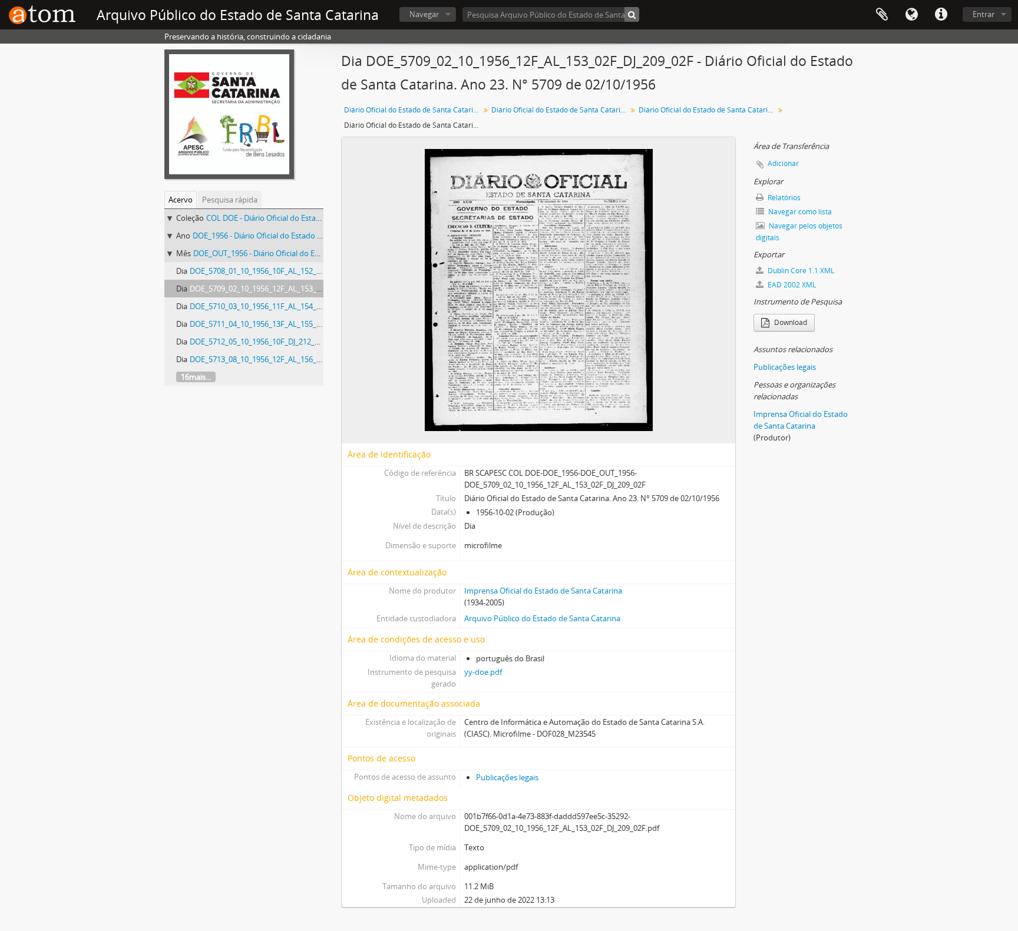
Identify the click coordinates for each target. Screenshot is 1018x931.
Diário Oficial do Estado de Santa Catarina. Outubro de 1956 (708, 110)
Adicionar (783, 163)
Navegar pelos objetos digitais (799, 232)
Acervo (180, 199)
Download (789, 322)
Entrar (983, 14)
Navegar (424, 14)
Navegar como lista (799, 212)
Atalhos (941, 14)
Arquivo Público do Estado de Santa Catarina (542, 618)
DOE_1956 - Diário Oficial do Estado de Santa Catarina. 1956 (296, 235)
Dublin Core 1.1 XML (800, 271)
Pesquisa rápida (229, 199)
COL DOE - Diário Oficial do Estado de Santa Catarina (297, 218)
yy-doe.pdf (483, 672)
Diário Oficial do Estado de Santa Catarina (412, 110)
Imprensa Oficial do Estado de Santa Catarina (543, 590)
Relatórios (783, 198)
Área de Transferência (882, 14)
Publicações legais (507, 777)
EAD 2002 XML (791, 285)
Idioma (911, 14)
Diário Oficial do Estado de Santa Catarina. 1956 (560, 110)
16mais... (196, 377)
